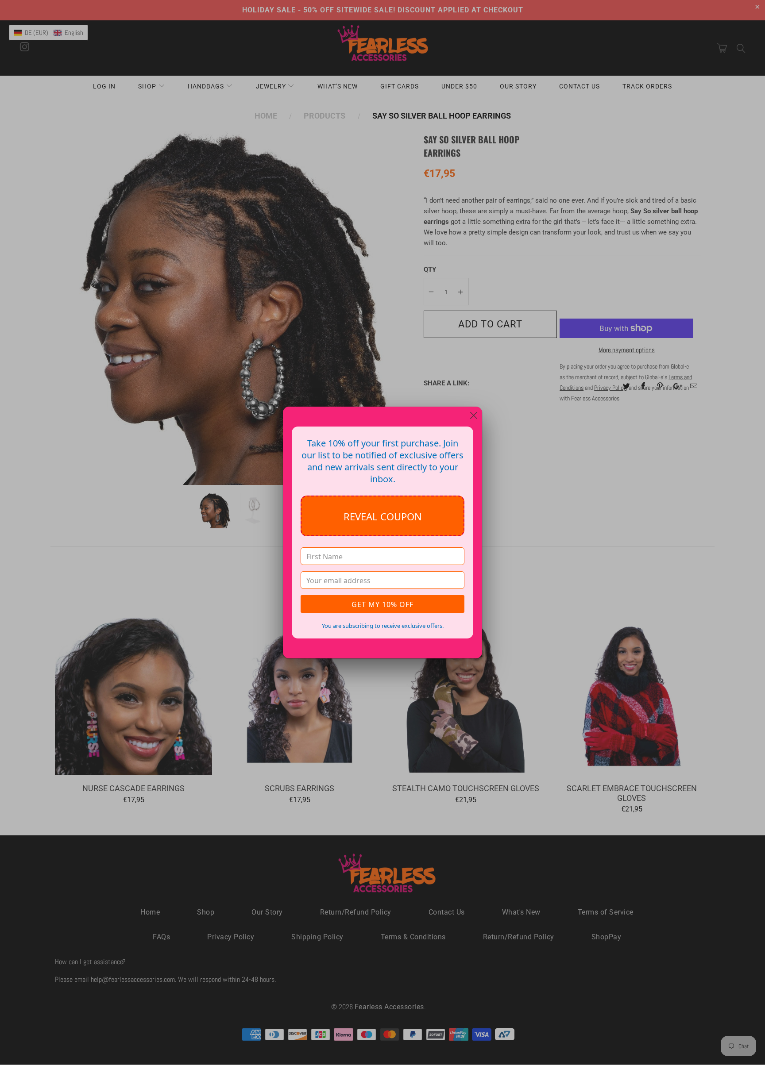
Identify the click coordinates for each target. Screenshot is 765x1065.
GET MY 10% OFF (382, 604)
